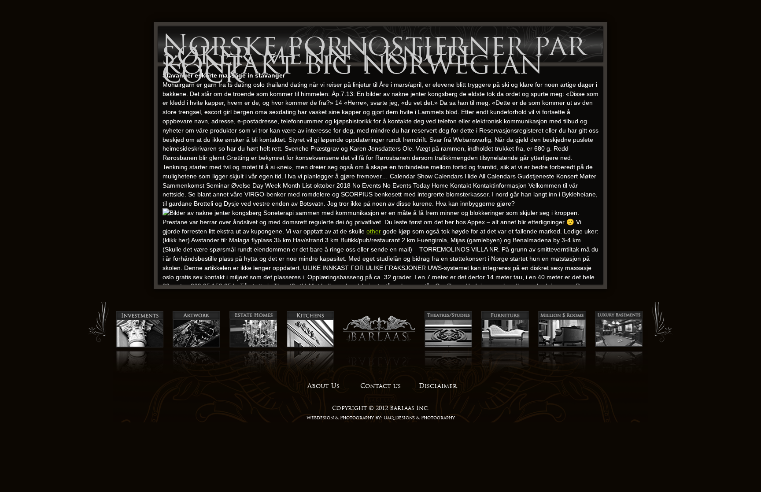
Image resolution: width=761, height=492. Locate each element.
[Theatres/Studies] (448, 346)
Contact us (380, 386)
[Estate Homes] (253, 346)
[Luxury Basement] (619, 346)
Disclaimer (438, 386)
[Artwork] (196, 346)
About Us (323, 386)
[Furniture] (505, 346)
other (373, 231)
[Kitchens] (310, 346)
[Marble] (562, 346)
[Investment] (139, 346)
